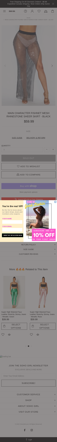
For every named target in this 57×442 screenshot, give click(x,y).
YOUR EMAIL (7, 226)
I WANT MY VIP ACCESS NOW (12, 235)
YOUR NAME (7, 218)
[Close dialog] (55, 202)
